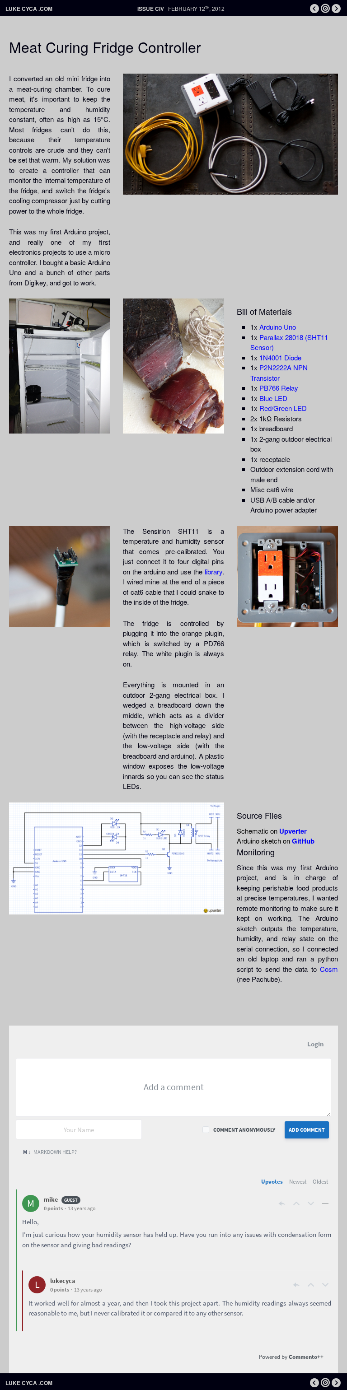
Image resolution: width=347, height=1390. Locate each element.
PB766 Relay (278, 387)
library (213, 571)
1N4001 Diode (280, 357)
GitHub (303, 841)
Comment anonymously (244, 1129)
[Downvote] (311, 1203)
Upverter (293, 831)
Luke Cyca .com (28, 9)
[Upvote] (296, 1203)
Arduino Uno (277, 326)
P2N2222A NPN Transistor (279, 372)
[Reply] (281, 1203)
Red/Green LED (283, 408)
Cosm (329, 969)
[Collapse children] (325, 1203)
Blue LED (273, 398)
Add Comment (307, 1129)
